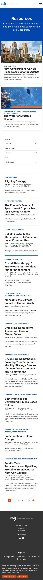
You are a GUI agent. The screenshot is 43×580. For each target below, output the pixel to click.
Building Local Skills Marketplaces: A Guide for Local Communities (21, 237)
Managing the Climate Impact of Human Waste (20, 301)
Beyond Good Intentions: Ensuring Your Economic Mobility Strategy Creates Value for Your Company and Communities (20, 365)
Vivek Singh (27, 442)
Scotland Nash (27, 410)
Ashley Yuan (29, 479)
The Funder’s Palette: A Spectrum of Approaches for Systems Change (20, 208)
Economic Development (14, 230)
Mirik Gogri (24, 444)
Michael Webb (18, 184)
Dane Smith (32, 375)
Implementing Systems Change (19, 437)
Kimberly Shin (25, 476)
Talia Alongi (14, 243)
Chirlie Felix (25, 246)
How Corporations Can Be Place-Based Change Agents (21, 70)
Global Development (13, 294)
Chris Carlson (15, 273)
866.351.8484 (21, 528)
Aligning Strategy (15, 181)
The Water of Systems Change (17, 117)
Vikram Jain (18, 442)
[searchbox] (21, 143)
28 (29, 500)
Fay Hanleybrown (28, 273)
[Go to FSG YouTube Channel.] (20, 538)
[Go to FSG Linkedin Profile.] (23, 538)
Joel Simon (20, 477)
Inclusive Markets (23, 296)
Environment (10, 293)
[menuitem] (20, 539)
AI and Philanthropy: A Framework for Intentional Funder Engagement (21, 266)
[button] (41, 3)
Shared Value (23, 324)
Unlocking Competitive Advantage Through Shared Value (19, 331)
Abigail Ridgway (21, 215)
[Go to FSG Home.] (10, 4)
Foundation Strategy (13, 201)
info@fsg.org (21, 530)
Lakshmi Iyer (21, 274)
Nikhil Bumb (25, 186)
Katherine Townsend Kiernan (21, 478)
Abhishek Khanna (22, 306)
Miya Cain (31, 215)
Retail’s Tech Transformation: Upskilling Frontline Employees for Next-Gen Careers (21, 468)
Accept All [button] (22, 577)
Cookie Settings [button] (9, 576)
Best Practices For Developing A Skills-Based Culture (21, 402)
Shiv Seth (33, 337)
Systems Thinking (19, 432)
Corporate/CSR (11, 177)
